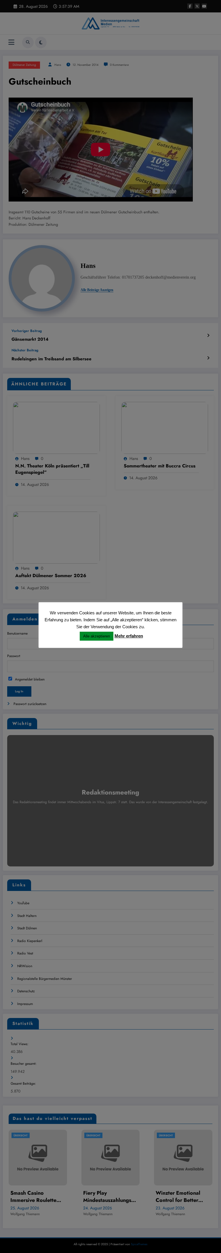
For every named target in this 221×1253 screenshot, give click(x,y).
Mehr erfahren (129, 635)
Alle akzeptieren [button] (96, 636)
